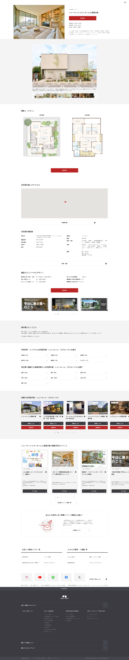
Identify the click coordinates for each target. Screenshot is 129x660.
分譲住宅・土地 (49, 618)
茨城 (24, 372)
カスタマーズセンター (49, 562)
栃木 (53, 372)
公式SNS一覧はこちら (95, 579)
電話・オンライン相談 (95, 557)
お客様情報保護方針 (25, 658)
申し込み (35, 491)
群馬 (83, 372)
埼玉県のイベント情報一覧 (64, 502)
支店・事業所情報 (49, 620)
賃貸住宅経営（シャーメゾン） (73, 618)
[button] (33, 95)
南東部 (83, 355)
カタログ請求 (71, 557)
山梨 (83, 377)
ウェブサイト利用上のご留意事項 (38, 658)
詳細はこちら (31, 423)
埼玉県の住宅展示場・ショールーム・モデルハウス (78, 585)
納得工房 (47, 627)
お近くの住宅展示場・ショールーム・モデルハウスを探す (53, 585)
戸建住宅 (47, 622)
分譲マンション (49, 631)
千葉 (24, 377)
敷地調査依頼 (71, 562)
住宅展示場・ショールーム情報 (52, 616)
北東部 (24, 355)
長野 (23, 383)
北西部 (54, 355)
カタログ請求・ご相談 (76, 549)
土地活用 (69, 620)
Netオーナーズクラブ (93, 618)
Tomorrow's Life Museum (51, 629)
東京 (54, 377)
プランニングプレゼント (95, 562)
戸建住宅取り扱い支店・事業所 (30, 562)
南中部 (24, 360)
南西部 (54, 360)
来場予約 (82, 18)
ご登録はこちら (76, 530)
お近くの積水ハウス (30, 549)
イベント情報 (47, 557)
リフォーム (91, 616)
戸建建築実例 (48, 625)
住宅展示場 (25, 557)
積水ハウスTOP (24, 585)
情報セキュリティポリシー (52, 658)
